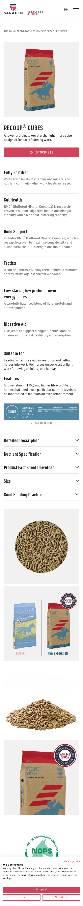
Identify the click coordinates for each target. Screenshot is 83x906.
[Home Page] (26, 9)
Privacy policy (71, 861)
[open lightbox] (41, 411)
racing (42, 31)
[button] (76, 9)
